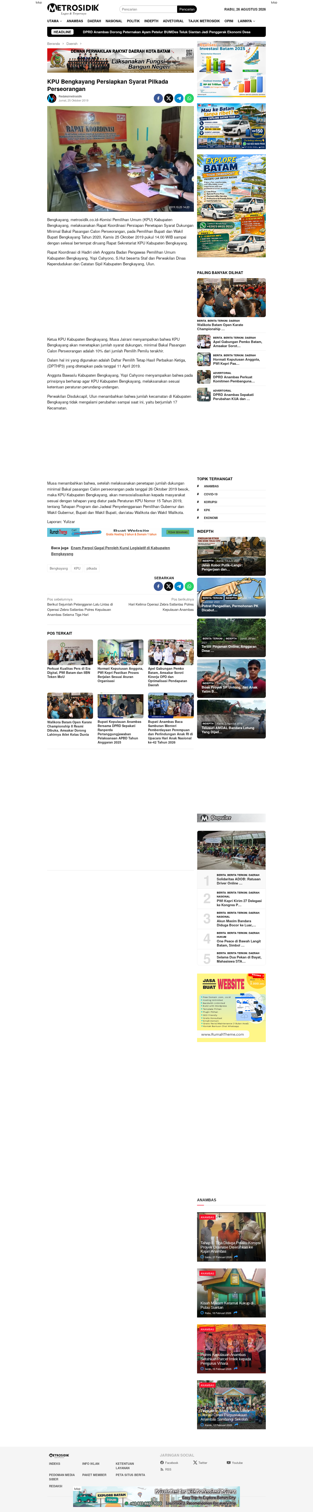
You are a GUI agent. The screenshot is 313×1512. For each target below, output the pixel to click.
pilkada (92, 568)
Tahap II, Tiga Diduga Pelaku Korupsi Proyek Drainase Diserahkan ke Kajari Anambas (230, 1247)
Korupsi (210, 502)
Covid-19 (210, 494)
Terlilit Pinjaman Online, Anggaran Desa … (229, 648)
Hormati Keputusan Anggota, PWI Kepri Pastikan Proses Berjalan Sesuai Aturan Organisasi (120, 674)
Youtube (237, 1462)
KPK (207, 510)
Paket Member (94, 1475)
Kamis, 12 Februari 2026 (218, 1425)
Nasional (223, 896)
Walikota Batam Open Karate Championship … (220, 327)
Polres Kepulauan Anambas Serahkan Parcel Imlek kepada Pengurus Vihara (225, 1359)
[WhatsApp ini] (189, 98)
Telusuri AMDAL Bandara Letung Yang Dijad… (228, 730)
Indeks (54, 1463)
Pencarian (187, 9)
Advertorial (222, 373)
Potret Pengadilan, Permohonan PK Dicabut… (230, 608)
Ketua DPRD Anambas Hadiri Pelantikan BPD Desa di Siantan (238, 32)
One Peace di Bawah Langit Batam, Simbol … (239, 943)
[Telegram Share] (179, 98)
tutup (39, 2)
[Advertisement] (24, 68)
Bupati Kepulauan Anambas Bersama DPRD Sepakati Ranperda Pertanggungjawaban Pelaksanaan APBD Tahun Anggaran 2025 (119, 731)
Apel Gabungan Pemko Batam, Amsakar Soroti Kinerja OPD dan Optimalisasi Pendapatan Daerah (167, 676)
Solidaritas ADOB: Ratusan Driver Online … (239, 881)
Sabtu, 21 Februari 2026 (218, 1257)
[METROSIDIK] (73, 8)
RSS (168, 1469)
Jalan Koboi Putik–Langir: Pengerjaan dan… (222, 567)
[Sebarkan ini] (158, 98)
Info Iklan (90, 1463)
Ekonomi (211, 518)
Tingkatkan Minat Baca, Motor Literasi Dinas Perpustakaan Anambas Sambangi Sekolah (224, 1415)
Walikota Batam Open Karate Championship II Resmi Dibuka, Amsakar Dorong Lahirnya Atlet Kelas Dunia (69, 728)
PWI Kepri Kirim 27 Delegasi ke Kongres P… (239, 903)
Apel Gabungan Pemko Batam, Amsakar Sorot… (237, 344)
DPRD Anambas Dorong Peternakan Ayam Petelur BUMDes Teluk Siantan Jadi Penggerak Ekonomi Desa (92, 32)
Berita (201, 320)
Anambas (211, 486)
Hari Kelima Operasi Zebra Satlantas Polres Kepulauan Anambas (161, 604)
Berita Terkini (218, 320)
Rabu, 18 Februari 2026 (217, 1313)
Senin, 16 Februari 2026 (217, 1369)
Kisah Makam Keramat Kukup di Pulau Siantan (226, 1305)
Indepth (208, 561)
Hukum (221, 936)
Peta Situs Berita (130, 1475)
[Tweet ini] (168, 98)
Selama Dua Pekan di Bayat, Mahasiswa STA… (239, 959)
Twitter (202, 1462)
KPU (77, 568)
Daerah (234, 320)
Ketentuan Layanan (125, 1465)
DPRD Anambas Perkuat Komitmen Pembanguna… (234, 379)
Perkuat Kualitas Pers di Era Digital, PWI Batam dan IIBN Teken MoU (69, 672)
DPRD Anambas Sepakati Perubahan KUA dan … (233, 396)
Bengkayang (59, 568)
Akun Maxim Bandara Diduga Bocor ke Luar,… (236, 923)
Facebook (171, 1462)
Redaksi (55, 1486)
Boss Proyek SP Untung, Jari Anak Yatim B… (229, 689)
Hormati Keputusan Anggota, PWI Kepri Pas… (236, 361)
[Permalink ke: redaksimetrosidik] (51, 97)
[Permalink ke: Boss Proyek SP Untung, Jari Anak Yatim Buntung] (231, 678)
